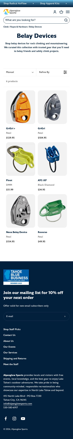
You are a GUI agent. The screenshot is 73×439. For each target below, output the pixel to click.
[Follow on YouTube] (23, 418)
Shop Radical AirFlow (12, 3)
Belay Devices (35, 27)
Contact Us (9, 335)
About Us (8, 341)
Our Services (10, 352)
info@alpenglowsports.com (17, 403)
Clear (58, 20)
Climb (6, 27)
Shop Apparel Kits (47, 3)
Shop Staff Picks (12, 329)
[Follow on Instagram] (14, 418)
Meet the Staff (10, 364)
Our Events (9, 346)
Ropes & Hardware (19, 27)
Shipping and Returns (14, 358)
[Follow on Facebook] (5, 418)
